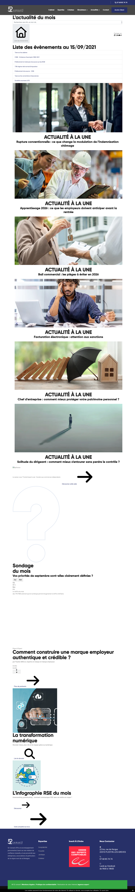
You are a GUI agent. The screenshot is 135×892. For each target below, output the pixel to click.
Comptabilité (42, 847)
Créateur (71, 10)
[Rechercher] (121, 22)
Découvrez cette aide (69, 484)
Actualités (94, 10)
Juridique (41, 855)
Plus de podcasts (20, 686)
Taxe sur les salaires (21, 52)
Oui (15, 580)
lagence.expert (83, 884)
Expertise (61, 10)
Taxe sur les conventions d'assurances (27, 76)
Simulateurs (81, 10)
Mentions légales (28, 884)
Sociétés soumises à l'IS (22, 80)
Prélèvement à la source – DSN (24, 71)
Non (20, 580)
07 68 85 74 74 (122, 2)
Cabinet (51, 10)
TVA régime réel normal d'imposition (26, 66)
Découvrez (18, 808)
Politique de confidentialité (46, 884)
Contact (106, 10)
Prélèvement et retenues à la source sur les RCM (30, 62)
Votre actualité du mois (22, 827)
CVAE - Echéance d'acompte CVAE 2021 (27, 57)
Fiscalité (41, 851)
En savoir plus (104, 890)
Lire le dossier (19, 758)
